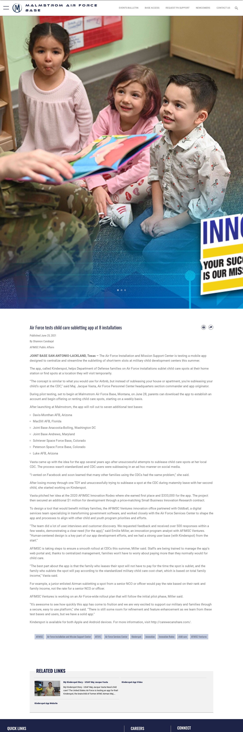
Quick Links (16, 728)
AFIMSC (39, 636)
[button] (5, 8)
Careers (137, 728)
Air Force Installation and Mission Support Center (69, 636)
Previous (12, 162)
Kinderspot (59, 368)
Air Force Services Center (116, 636)
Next (231, 162)
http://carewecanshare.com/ (171, 622)
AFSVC (98, 636)
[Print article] (203, 327)
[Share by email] (210, 327)
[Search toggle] (237, 7)
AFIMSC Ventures (199, 636)
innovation (150, 636)
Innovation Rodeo (166, 636)
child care (182, 636)
